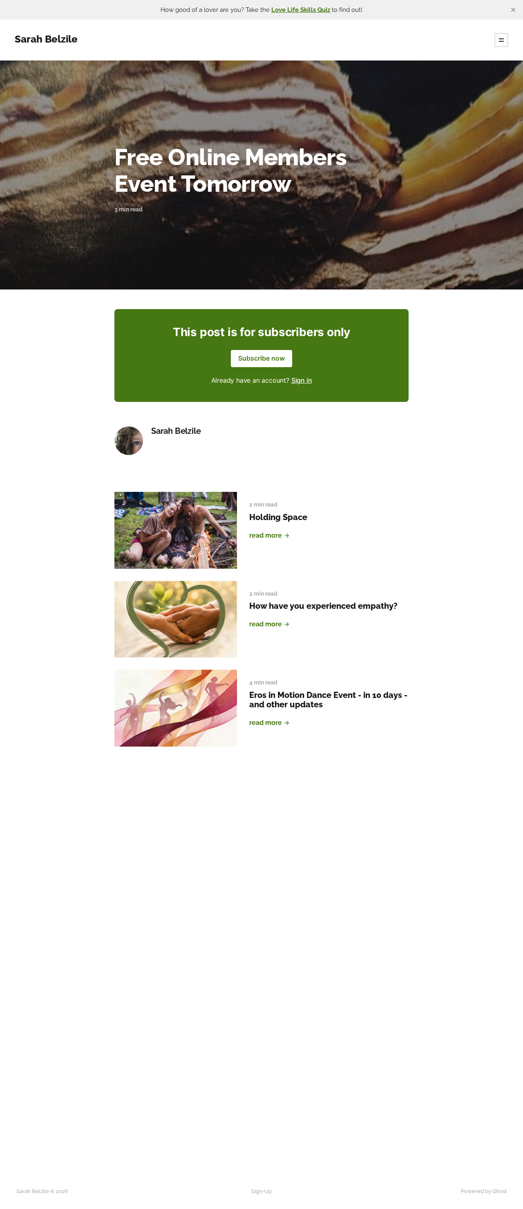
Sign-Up (261, 1191)
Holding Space (278, 517)
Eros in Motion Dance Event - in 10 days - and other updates (328, 699)
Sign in (301, 380)
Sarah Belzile (176, 431)
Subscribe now (261, 358)
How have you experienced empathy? (323, 606)
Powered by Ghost (484, 1191)
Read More (265, 535)
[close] (513, 9)
